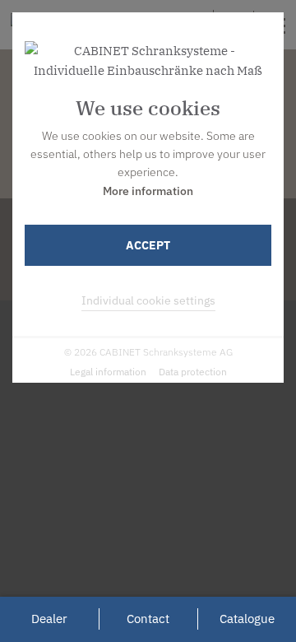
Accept (148, 245)
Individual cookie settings (148, 300)
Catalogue (247, 618)
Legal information (108, 371)
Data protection (193, 371)
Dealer (49, 618)
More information (148, 191)
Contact (148, 618)
